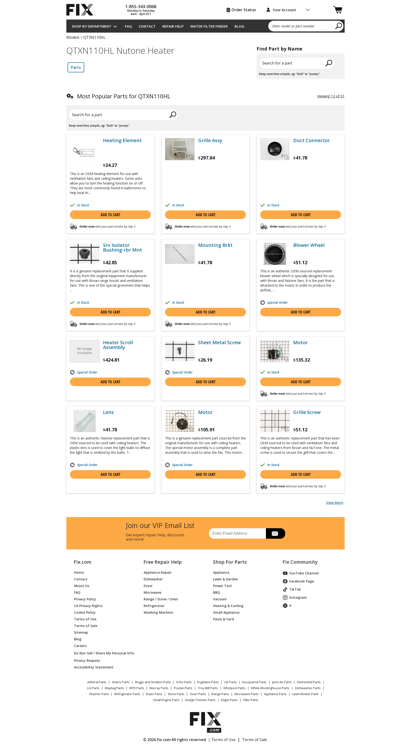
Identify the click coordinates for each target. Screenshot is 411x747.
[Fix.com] (81, 10)
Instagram (298, 597)
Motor (300, 342)
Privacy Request (87, 660)
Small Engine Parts (166, 700)
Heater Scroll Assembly (118, 345)
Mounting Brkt (215, 245)
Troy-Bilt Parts (208, 688)
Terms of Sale (85, 625)
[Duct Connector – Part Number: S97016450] (275, 149)
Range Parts (220, 694)
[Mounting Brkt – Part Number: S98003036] (180, 254)
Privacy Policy (85, 599)
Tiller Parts (250, 700)
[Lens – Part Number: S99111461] (84, 421)
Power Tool (222, 585)
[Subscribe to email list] (275, 533)
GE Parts (230, 682)
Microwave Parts (247, 694)
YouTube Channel (303, 573)
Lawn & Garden (225, 579)
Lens (108, 412)
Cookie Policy (85, 612)
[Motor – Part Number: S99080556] (275, 351)
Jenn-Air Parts (282, 682)
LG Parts (93, 688)
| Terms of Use (221, 739)
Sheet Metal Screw (219, 342)
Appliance (221, 572)
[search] (339, 25)
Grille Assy (210, 140)
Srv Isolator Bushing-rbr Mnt (122, 247)
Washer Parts (99, 694)
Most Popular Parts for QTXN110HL (123, 96)
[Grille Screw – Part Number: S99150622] (275, 421)
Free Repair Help (162, 562)
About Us (81, 585)
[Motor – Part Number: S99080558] (180, 421)
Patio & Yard (223, 619)
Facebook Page (301, 581)
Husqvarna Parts (254, 682)
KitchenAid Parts (309, 682)
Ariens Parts (121, 682)
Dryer (148, 585)
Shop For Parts (230, 562)
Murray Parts (159, 688)
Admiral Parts (97, 682)
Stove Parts (176, 694)
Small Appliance (226, 612)
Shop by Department (91, 26)
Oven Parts (198, 694)
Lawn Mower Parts (305, 694)
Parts (76, 67)
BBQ (216, 592)
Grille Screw (307, 412)
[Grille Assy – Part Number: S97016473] (180, 149)
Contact (147, 26)
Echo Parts (184, 682)
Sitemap (81, 632)
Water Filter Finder (209, 26)
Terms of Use (85, 619)
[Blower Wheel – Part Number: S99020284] (275, 254)
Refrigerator (154, 605)
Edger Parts (229, 700)
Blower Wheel (309, 245)
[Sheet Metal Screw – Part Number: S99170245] (180, 351)
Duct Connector (311, 140)
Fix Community (300, 562)
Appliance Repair (157, 572)
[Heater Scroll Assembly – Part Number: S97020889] (84, 351)
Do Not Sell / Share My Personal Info (102, 653)
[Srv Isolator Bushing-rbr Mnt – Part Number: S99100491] (84, 254)
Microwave (152, 592)
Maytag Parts (114, 688)
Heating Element (122, 140)
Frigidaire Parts (208, 682)
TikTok (295, 589)
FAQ (128, 26)
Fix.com (82, 562)
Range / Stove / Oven (161, 599)
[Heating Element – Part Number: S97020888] (84, 153)
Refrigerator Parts (127, 694)
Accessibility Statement (93, 667)
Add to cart (110, 214)
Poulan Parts (183, 688)
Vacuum (220, 599)
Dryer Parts (154, 694)
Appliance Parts (275, 694)
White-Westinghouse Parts (270, 688)
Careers (80, 645)
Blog (239, 26)
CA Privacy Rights (88, 605)
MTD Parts (136, 688)
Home (79, 572)
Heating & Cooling (228, 605)
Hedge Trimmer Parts (200, 700)
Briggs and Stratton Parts (153, 682)
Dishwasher (153, 579)
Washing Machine (158, 612)
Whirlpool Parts (234, 688)
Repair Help (173, 26)
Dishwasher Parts (308, 688)
